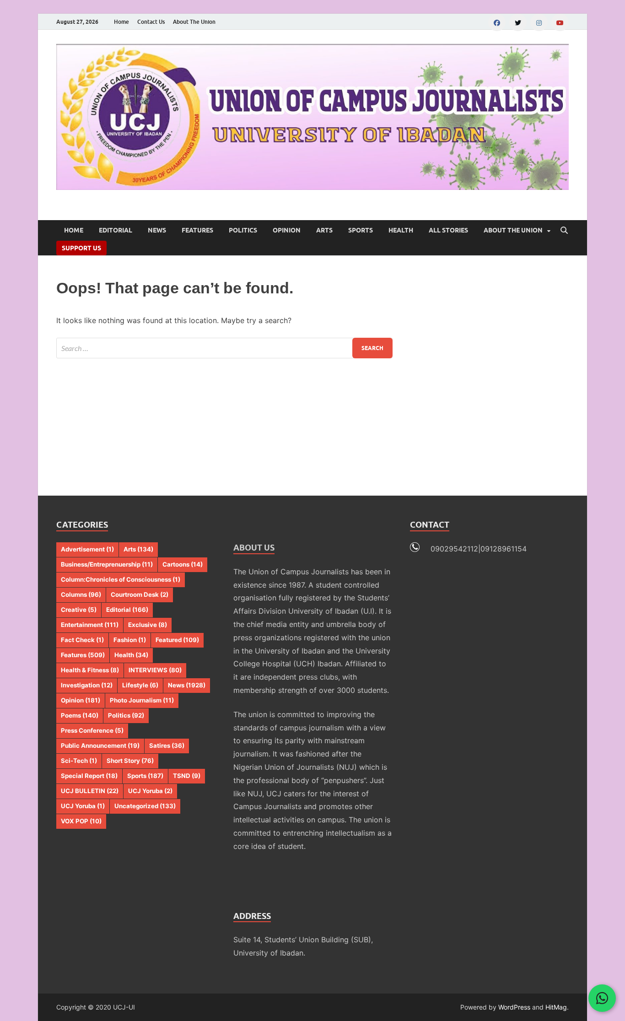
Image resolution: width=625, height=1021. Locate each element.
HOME (73, 230)
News (157, 230)
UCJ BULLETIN (90, 790)
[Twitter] (518, 22)
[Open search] (564, 230)
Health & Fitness (90, 670)
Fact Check (82, 639)
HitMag (556, 1007)
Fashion (129, 639)
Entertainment (90, 624)
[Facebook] (497, 22)
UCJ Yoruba (150, 790)
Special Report (89, 775)
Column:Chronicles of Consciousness (120, 579)
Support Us (81, 248)
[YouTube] (560, 22)
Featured (177, 639)
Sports (360, 230)
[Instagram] (539, 22)
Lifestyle (140, 685)
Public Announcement (100, 745)
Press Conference (92, 730)
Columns (81, 594)
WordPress (514, 1007)
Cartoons (182, 564)
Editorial (115, 230)
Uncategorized (145, 806)
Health (400, 230)
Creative (79, 609)
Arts (324, 230)
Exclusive (147, 624)
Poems (79, 715)
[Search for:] (224, 348)
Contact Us (151, 21)
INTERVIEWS (155, 670)
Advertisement (87, 549)
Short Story (130, 760)
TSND (186, 775)
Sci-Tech (79, 760)
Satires (166, 745)
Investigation (87, 685)
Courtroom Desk (139, 594)
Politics (243, 230)
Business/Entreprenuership (107, 564)
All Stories (448, 230)
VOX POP (81, 821)
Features (197, 230)
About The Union (194, 21)
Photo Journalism (142, 700)
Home (121, 21)
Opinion (287, 230)
